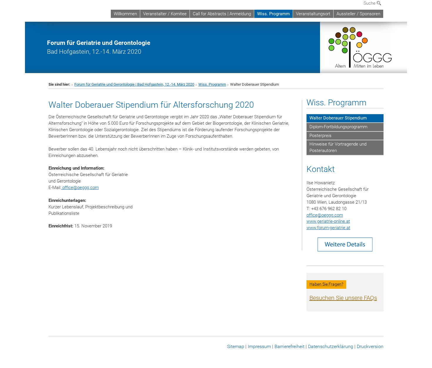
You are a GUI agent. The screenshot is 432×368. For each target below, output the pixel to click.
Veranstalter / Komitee (165, 13)
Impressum (259, 346)
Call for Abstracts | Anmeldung (222, 13)
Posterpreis (320, 135)
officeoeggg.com (80, 187)
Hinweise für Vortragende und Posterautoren (337, 147)
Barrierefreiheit (289, 346)
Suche (370, 3)
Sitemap (235, 346)
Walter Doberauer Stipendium (338, 118)
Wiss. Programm (273, 13)
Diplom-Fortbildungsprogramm (338, 126)
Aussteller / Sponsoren (358, 13)
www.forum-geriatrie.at (328, 227)
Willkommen (125, 13)
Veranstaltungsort (313, 13)
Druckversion (370, 346)
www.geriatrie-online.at (328, 221)
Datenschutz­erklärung (330, 346)
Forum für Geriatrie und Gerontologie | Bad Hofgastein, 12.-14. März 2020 (134, 84)
